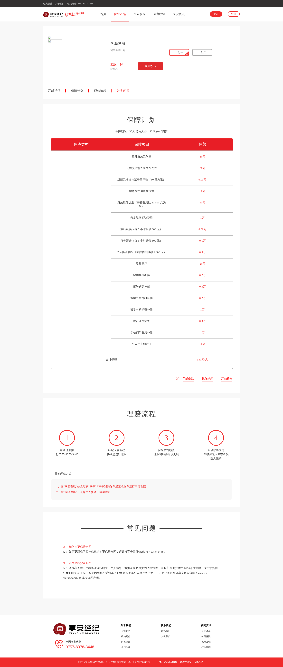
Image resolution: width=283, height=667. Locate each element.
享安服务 (139, 14)
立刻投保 (150, 66)
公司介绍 (125, 631)
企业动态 (206, 631)
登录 (216, 14)
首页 (103, 14)
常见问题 (123, 90)
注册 (233, 14)
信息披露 (47, 3)
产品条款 (188, 378)
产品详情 (54, 90)
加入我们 (165, 636)
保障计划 (77, 90)
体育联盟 (159, 14)
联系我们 (165, 631)
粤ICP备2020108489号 (139, 662)
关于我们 (59, 3)
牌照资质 (125, 642)
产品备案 (226, 378)
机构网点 (125, 636)
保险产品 (120, 14)
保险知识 (206, 642)
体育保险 (206, 636)
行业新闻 (206, 647)
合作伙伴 (125, 647)
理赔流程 (100, 90)
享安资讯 (179, 14)
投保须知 (207, 378)
